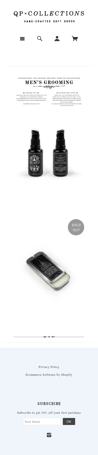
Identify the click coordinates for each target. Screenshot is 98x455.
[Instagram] (49, 434)
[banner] (49, 16)
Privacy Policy (49, 367)
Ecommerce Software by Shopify (49, 374)
